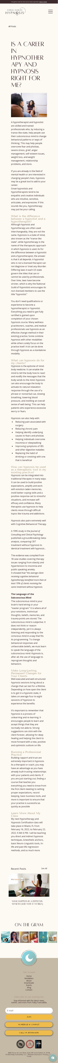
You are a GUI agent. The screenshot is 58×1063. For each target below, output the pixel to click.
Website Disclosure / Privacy (38, 1054)
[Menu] (50, 11)
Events (29, 985)
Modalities (28, 978)
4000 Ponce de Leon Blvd (17, 1053)
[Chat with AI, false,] (53, 1058)
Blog (29, 987)
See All (44, 868)
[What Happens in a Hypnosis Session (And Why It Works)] (29, 885)
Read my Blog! (43, 1)
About (29, 980)
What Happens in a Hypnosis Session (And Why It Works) (27, 902)
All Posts (12, 26)
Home (29, 976)
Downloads (29, 983)
